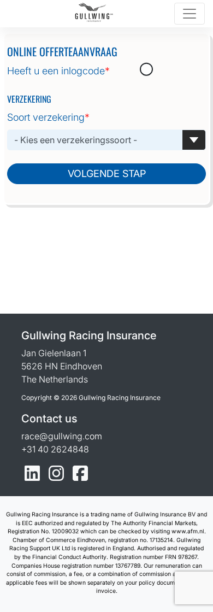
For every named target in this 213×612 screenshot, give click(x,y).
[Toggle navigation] (189, 14)
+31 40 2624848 (55, 449)
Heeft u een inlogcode (58, 70)
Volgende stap (107, 173)
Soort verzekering (48, 117)
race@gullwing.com (61, 436)
